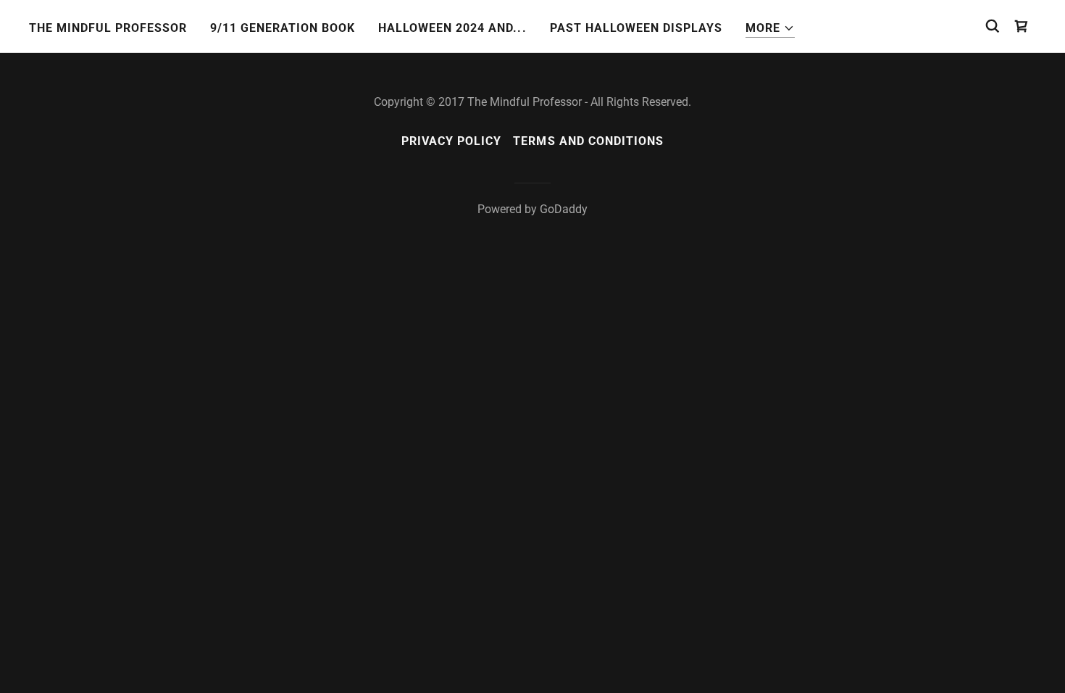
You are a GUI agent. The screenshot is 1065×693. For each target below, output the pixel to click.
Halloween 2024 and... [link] (452, 28)
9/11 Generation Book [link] (282, 28)
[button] (770, 29)
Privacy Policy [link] (451, 141)
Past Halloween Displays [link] (636, 28)
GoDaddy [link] (564, 209)
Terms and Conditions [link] (588, 141)
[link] (1021, 26)
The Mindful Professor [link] (108, 28)
